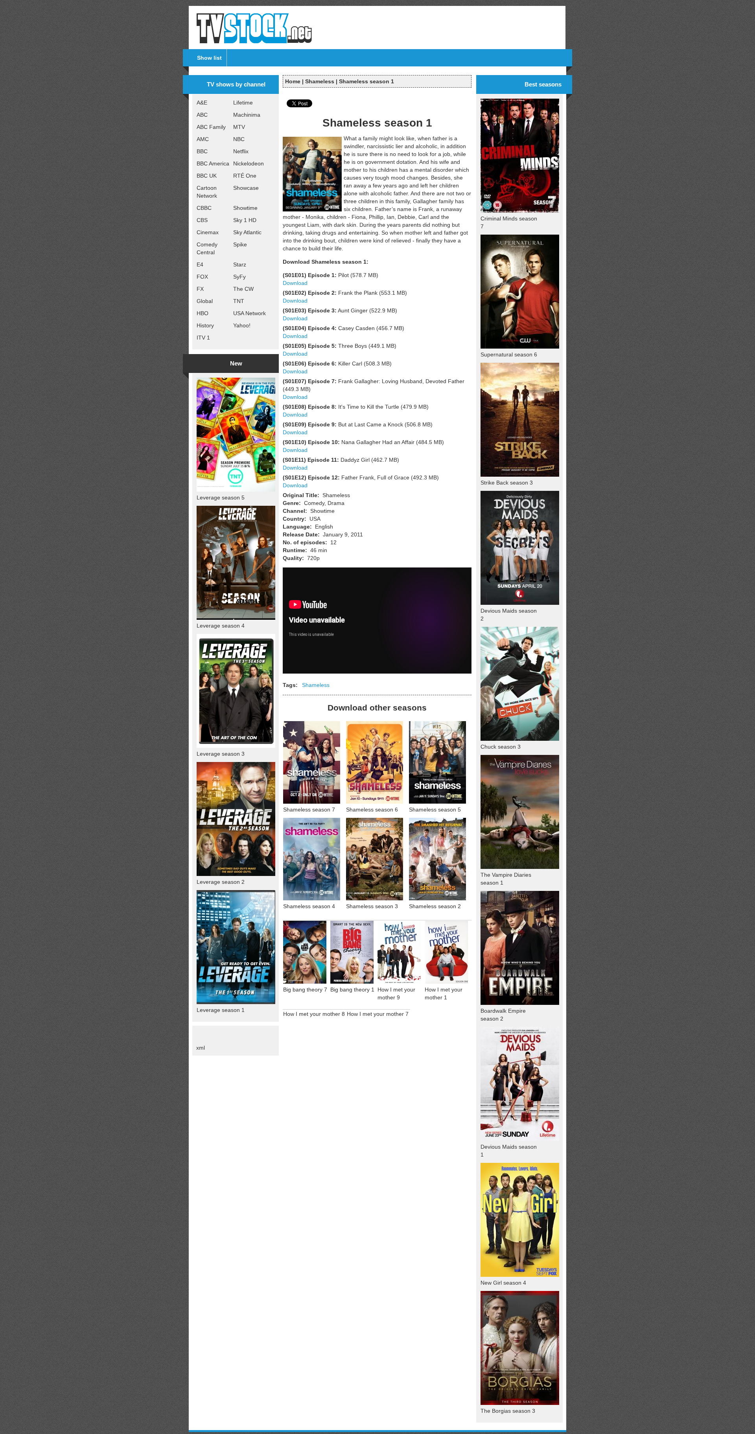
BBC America (213, 163)
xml (200, 1048)
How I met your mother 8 (314, 1014)
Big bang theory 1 (352, 989)
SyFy (239, 277)
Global (205, 301)
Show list (209, 58)
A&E (202, 102)
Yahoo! (241, 325)
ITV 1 (203, 337)
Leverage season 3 (221, 754)
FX (200, 289)
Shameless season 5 (435, 809)
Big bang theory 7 (305, 989)
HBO (202, 313)
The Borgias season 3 (508, 1411)
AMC (203, 139)
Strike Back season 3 (507, 482)
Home (292, 81)
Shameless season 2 (435, 906)
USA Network (249, 313)
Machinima (246, 115)
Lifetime (243, 102)
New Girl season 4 (503, 1283)
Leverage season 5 (221, 497)
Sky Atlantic (247, 232)
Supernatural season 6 (509, 354)
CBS (202, 220)
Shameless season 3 (372, 906)
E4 (200, 264)
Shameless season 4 (309, 906)
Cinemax (208, 232)
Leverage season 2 (221, 882)
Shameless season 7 (309, 809)
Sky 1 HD (244, 220)
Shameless (319, 81)
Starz (239, 264)
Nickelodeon (248, 163)
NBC (239, 139)
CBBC (204, 208)
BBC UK (207, 176)
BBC (202, 151)
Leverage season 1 (221, 1010)
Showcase (246, 188)
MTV (239, 127)
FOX (202, 277)
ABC (202, 115)
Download (295, 283)
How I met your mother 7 (378, 1014)
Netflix (241, 151)
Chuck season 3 (501, 747)
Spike (240, 244)
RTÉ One (244, 176)
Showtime (245, 208)
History (205, 325)
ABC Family (211, 127)
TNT (238, 301)
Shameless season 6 (372, 809)
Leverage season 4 (221, 625)
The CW (243, 289)
